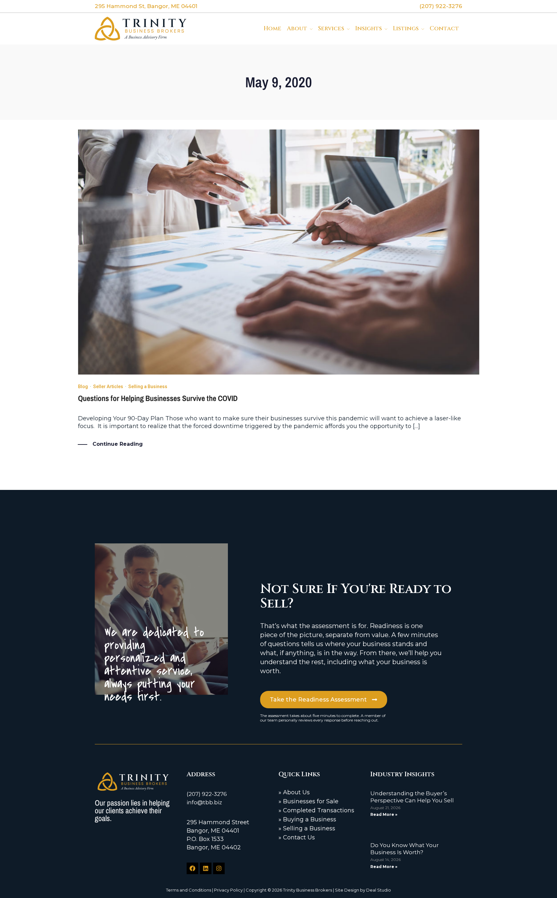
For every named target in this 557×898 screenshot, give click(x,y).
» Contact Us (296, 837)
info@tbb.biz (204, 802)
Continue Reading (118, 444)
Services (331, 28)
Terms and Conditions (188, 890)
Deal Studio (378, 890)
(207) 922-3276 (207, 794)
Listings (406, 28)
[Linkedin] (205, 868)
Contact (444, 28)
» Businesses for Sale (308, 801)
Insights (368, 28)
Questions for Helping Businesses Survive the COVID (158, 398)
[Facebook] (192, 868)
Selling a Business (147, 386)
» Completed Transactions (316, 810)
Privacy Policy (228, 890)
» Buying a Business (307, 819)
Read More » (383, 814)
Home (272, 28)
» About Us (294, 792)
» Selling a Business (306, 828)
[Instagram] (219, 868)
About (297, 28)
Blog (83, 386)
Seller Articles (108, 386)
